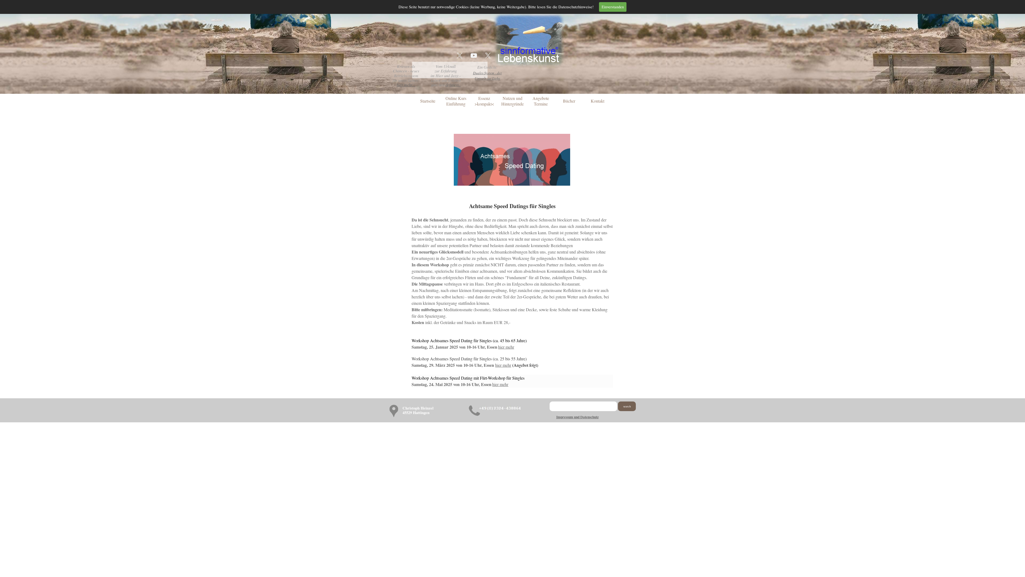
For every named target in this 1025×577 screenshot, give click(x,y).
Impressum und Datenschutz (577, 417)
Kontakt (597, 101)
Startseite (427, 101)
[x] (459, 55)
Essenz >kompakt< (484, 101)
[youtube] (473, 55)
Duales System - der (487, 73)
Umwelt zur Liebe (487, 78)
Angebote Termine (541, 101)
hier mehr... (406, 84)
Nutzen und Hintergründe (512, 101)
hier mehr (506, 347)
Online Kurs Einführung (456, 101)
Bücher (569, 101)
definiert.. (453, 84)
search (627, 406)
